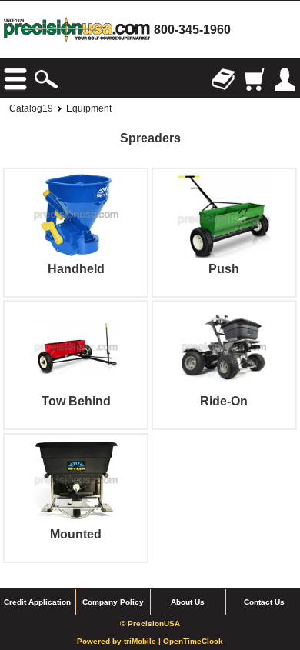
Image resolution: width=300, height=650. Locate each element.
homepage (77, 29)
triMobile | (143, 641)
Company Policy (113, 602)
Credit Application (37, 602)
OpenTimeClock (193, 641)
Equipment (89, 108)
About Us (188, 602)
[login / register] (284, 79)
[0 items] (253, 79)
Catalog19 (31, 108)
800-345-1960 (192, 29)
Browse (15, 79)
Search (46, 79)
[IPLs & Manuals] (223, 79)
